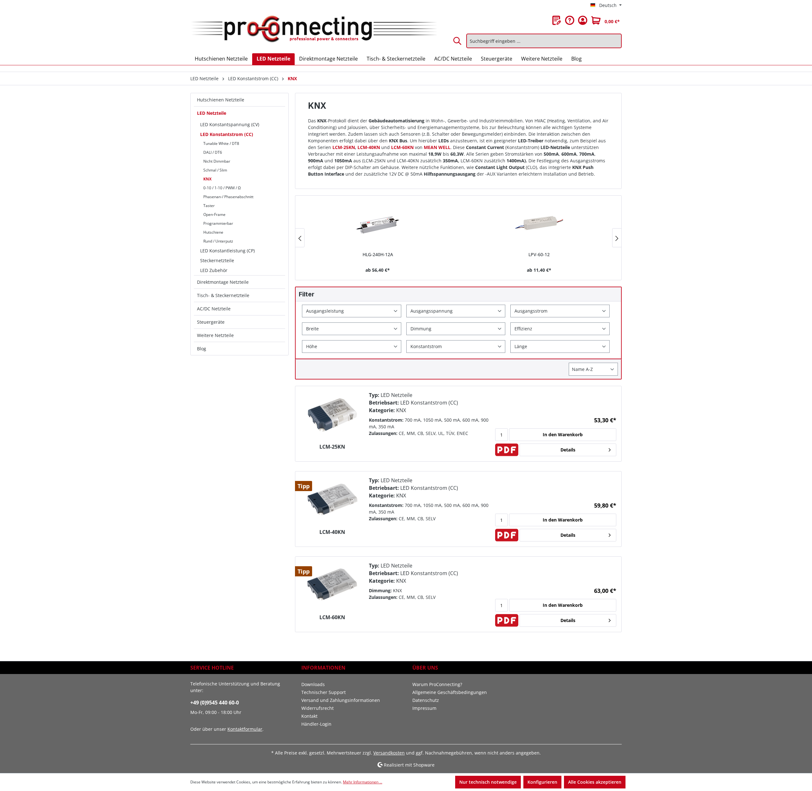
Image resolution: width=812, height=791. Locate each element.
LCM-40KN (332, 532)
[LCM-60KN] (332, 585)
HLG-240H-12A (378, 254)
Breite (312, 329)
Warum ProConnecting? (437, 684)
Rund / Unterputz (218, 241)
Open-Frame (214, 214)
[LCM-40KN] (332, 500)
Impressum (424, 708)
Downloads (313, 684)
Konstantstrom (426, 346)
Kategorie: (382, 410)
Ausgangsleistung (325, 311)
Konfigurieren (542, 782)
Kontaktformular (244, 729)
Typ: (374, 395)
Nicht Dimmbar (216, 161)
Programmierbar (218, 223)
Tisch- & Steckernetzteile (223, 295)
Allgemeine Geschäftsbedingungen (449, 692)
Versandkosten (389, 753)
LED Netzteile (211, 113)
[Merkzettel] (556, 20)
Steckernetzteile (217, 260)
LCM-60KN (332, 617)
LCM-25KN (332, 447)
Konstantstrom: (386, 420)
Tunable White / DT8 (221, 143)
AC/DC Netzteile (214, 309)
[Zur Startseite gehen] (313, 29)
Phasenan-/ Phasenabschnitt (228, 196)
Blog (201, 349)
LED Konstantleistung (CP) (227, 251)
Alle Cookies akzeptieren (594, 782)
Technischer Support (323, 692)
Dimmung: (380, 590)
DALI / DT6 (212, 152)
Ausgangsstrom (530, 311)
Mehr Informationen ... (362, 782)
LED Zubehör (213, 270)
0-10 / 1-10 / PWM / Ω (222, 188)
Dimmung (420, 329)
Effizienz (523, 329)
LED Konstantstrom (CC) (226, 134)
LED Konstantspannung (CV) (229, 124)
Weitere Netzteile (215, 335)
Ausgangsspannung (431, 311)
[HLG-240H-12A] (378, 224)
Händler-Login (316, 724)
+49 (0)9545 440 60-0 (214, 702)
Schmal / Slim (215, 170)
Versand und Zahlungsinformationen (340, 700)
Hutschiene (213, 232)
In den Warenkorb (563, 434)
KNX (207, 179)
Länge (520, 346)
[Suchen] (457, 41)
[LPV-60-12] (539, 224)
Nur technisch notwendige (488, 782)
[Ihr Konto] (582, 20)
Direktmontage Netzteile (223, 282)
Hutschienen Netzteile (220, 100)
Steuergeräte (211, 322)
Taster (209, 205)
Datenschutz (425, 700)
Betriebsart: (384, 402)
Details (567, 450)
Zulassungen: (383, 433)
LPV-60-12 (539, 254)
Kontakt (309, 716)
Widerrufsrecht (317, 708)
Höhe (311, 346)
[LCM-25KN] (332, 415)
